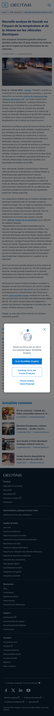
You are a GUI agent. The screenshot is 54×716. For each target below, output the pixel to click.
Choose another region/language (27, 382)
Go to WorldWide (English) (27, 361)
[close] (44, 329)
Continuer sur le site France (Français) (27, 372)
